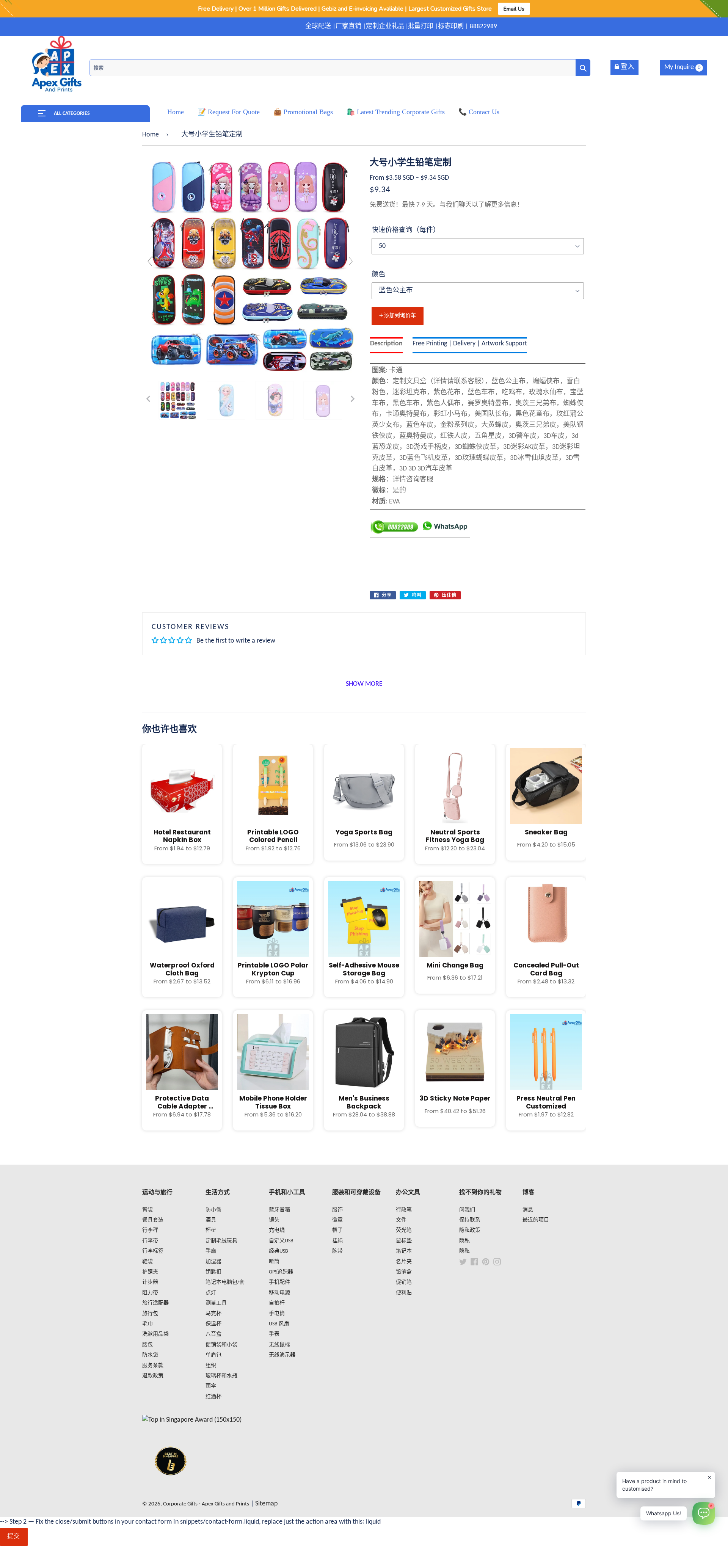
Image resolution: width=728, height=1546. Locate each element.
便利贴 (404, 1293)
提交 (13, 1536)
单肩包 (213, 1355)
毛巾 (147, 1324)
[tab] (386, 345)
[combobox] (339, 67)
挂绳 (337, 1241)
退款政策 (152, 1376)
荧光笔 (404, 1230)
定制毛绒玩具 (221, 1241)
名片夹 (404, 1262)
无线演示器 (282, 1355)
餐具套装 (152, 1220)
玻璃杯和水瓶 (221, 1376)
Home (150, 134)
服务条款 (152, 1366)
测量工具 (216, 1303)
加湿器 (213, 1262)
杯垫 (211, 1230)
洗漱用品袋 (155, 1334)
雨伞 (211, 1386)
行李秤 (150, 1230)
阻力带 (150, 1293)
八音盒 (213, 1334)
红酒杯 (213, 1397)
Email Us (514, 9)
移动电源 (279, 1293)
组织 (211, 1366)
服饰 (337, 1210)
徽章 (337, 1220)
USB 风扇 (279, 1324)
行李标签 (152, 1251)
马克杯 (213, 1314)
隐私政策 (469, 1230)
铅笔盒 (404, 1272)
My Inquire (682, 67)
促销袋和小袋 (221, 1345)
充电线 (277, 1230)
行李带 (150, 1241)
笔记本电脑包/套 (225, 1282)
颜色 (378, 274)
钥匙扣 (213, 1272)
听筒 (274, 1262)
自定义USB (281, 1241)
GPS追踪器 (281, 1272)
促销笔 (404, 1282)
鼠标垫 (404, 1241)
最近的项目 (535, 1220)
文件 (401, 1220)
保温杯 (213, 1324)
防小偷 (213, 1210)
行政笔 (404, 1210)
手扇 (211, 1251)
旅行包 (150, 1314)
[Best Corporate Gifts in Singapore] (170, 1485)
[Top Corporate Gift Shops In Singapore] (192, 1420)
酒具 (211, 1220)
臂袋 (147, 1210)
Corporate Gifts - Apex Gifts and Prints (206, 1504)
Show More (364, 684)
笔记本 (404, 1251)
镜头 (274, 1220)
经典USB (278, 1251)
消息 (527, 1210)
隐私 (464, 1241)
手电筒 (277, 1314)
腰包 (147, 1345)
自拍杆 (277, 1303)
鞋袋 (147, 1262)
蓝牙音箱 (279, 1210)
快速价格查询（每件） (406, 230)
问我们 (467, 1210)
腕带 (337, 1251)
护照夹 (150, 1272)
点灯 (211, 1293)
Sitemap (266, 1503)
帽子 (337, 1230)
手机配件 (279, 1282)
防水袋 (150, 1355)
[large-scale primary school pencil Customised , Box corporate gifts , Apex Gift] (178, 400)
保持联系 (469, 1220)
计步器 (150, 1282)
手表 (274, 1334)
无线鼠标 (279, 1345)
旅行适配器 (155, 1303)
